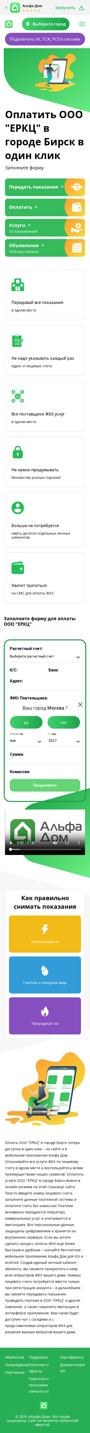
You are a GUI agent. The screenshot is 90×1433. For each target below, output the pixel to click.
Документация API (72, 1367)
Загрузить (65, 7)
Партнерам (14, 1372)
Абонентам (14, 1357)
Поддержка (38, 1357)
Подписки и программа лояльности (39, 1385)
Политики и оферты (39, 1367)
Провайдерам (17, 1364)
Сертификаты (72, 1357)
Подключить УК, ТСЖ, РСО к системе (45, 39)
